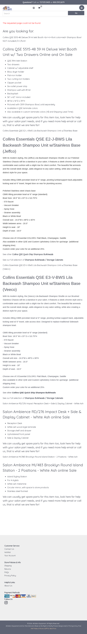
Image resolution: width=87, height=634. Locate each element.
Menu (81, 7)
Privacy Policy (10, 575)
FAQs (6, 572)
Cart (40, 8)
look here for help (70, 117)
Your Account (10, 555)
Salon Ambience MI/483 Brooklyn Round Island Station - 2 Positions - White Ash (40, 456)
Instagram (6, 602)
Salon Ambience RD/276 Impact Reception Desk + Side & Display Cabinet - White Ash (43, 403)
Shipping (8, 566)
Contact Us (9, 549)
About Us (8, 586)
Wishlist (7, 552)
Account (34, 8)
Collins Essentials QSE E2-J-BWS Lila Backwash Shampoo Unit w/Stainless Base (40, 130)
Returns (7, 569)
